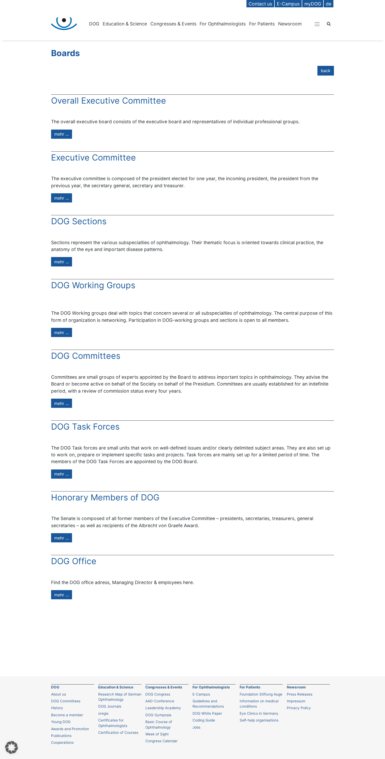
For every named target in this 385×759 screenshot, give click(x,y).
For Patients (262, 23)
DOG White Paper (207, 713)
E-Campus (201, 694)
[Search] (329, 23)
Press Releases (299, 694)
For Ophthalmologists (223, 23)
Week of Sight (157, 734)
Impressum (296, 701)
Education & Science (125, 23)
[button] (11, 747)
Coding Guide (203, 720)
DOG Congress (157, 694)
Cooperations (62, 742)
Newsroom (290, 23)
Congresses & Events (173, 23)
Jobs (196, 727)
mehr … (61, 134)
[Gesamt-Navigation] (317, 24)
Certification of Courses (118, 732)
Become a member (67, 715)
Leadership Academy (163, 708)
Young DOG (60, 722)
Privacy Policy (299, 708)
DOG (94, 23)
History (57, 708)
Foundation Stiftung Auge (261, 694)
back (326, 70)
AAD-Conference (159, 701)
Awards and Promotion (70, 729)
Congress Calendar (161, 741)
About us (58, 694)
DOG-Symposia (158, 715)
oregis (103, 713)
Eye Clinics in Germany (259, 713)
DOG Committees (65, 701)
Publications (61, 736)
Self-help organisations (259, 720)
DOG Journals (109, 706)
